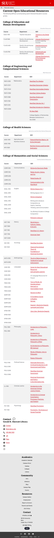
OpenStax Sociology (36, 243)
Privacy (31, 536)
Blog (27, 484)
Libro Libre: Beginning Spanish (40, 311)
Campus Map (27, 487)
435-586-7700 (26, 525)
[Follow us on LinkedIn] (29, 534)
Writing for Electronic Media (38, 168)
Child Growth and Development (41, 52)
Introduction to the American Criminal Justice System (36, 388)
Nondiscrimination (24, 536)
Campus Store (27, 463)
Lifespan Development (42, 39)
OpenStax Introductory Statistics (40, 107)
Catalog (27, 466)
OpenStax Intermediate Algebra (39, 89)
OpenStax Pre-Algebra (36, 81)
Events (27, 490)
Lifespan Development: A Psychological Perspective (43, 58)
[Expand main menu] (50, 3)
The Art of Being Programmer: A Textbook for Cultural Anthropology (38, 260)
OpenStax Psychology (37, 406)
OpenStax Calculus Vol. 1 (37, 103)
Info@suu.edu (26, 515)
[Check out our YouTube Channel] (33, 534)
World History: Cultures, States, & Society (35, 224)
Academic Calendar (27, 460)
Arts (27, 478)
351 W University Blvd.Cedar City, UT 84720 (26, 520)
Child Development (41, 45)
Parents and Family (27, 505)
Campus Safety (27, 497)
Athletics (27, 481)
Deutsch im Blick (35, 292)
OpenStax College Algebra (38, 93)
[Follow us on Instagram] (21, 534)
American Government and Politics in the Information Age (37, 379)
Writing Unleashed (36, 197)
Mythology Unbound (36, 218)
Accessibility (17, 536)
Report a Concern (27, 503)
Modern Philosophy (36, 358)
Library (27, 472)
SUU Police (27, 508)
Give (27, 528)
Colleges (27, 469)
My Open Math (34, 111)
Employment (27, 500)
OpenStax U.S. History (37, 230)
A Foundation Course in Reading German (36, 299)
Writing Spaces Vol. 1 (36, 189)
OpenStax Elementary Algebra (39, 85)
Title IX (35, 536)
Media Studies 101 (35, 178)
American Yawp (35, 234)
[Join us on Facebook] (25, 534)
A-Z (38, 536)
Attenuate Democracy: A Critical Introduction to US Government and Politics (38, 365)
